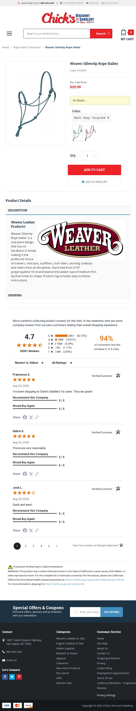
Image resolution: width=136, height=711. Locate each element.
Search (104, 33)
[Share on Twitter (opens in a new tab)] (31, 417)
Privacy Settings (106, 695)
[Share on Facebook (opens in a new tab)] (25, 417)
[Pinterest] (19, 677)
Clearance (62, 663)
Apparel (61, 658)
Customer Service (73, 3)
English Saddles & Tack (69, 643)
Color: (76, 111)
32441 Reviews (33, 351)
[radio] (68, 336)
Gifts (59, 678)
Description (17, 210)
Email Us (12, 660)
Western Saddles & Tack (70, 638)
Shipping (15, 295)
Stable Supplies (65, 648)
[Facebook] (5, 677)
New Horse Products (68, 668)
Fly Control (62, 673)
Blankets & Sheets (67, 653)
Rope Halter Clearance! (27, 47)
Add (94, 170)
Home (5, 47)
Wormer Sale (64, 683)
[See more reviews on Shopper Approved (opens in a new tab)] (37, 417)
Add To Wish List (96, 181)
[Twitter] (12, 677)
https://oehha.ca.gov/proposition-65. (65, 584)
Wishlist (94, 3)
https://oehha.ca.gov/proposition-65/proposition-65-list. (94, 579)
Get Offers (111, 612)
